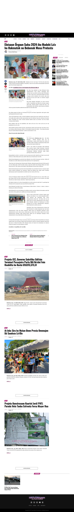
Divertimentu (38, 38)
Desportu (43, 38)
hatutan (10, 268)
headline (11, 231)
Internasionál (54, 38)
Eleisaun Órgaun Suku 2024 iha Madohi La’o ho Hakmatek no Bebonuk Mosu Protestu (31, 230)
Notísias (15, 38)
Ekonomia (24, 38)
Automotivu (49, 38)
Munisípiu (32, 38)
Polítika (19, 38)
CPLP (59, 38)
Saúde (28, 38)
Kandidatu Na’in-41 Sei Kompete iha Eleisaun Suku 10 (26, 87)
